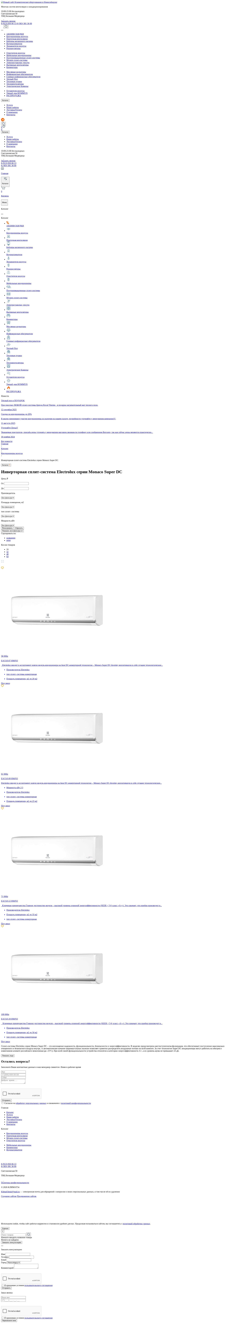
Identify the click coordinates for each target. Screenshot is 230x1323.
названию (10, 538)
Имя (3, 1254)
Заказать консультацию (11, 1242)
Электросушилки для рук (17, 62)
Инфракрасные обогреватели (19, 74)
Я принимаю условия (28, 1285)
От (2, 483)
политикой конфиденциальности (76, 1103)
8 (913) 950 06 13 (9, 23)
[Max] (5, 19)
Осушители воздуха (15, 91)
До (2, 488)
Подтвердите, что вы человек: (14, 1085)
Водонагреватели (14, 44)
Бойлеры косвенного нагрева (19, 41)
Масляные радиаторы (16, 72)
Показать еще (7, 1056)
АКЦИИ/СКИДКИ (15, 34)
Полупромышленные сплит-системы (23, 58)
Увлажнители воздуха (16, 46)
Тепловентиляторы (15, 84)
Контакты (10, 115)
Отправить (6, 1100)
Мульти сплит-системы (16, 60)
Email (3, 1260)
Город (3, 1262)
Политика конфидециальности (15, 1183)
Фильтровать (7, 528)
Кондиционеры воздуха (17, 36)
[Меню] (2, 30)
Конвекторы (12, 67)
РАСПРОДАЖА (13, 95)
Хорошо (5, 1228)
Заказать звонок (8, 21)
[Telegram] (2, 19)
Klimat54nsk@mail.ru (10, 1192)
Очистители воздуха (15, 53)
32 (7, 552)
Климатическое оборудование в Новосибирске (36, 2)
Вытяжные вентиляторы (17, 65)
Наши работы (12, 107)
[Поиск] (6, 26)
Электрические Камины (17, 86)
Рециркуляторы (13, 48)
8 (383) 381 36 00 (24, 23)
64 (7, 556)
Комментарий (7, 1268)
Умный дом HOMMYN (17, 93)
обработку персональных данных (31, 1103)
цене (8, 540)
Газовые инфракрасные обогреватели (23, 77)
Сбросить (19, 528)
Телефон (5, 1257)
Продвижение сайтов (26, 1196)
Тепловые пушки (14, 81)
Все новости (6, 441)
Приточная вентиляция (17, 39)
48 (7, 554)
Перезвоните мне (9, 1321)
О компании (12, 112)
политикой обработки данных (136, 1224)
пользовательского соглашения (38, 1285)
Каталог (5, 100)
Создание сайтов (8, 1196)
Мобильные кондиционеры (18, 55)
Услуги (9, 105)
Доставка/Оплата (14, 110)
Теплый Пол (12, 79)
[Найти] (28, 1234)
